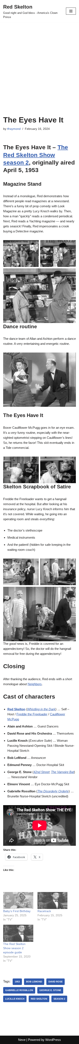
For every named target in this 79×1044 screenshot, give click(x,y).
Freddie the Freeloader (31, 714)
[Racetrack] (52, 900)
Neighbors (35, 684)
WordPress (53, 1039)
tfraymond (14, 128)
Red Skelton (16, 709)
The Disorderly (47, 791)
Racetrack (44, 911)
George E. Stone (50, 990)
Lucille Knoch (14, 999)
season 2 (59, 999)
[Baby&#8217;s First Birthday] (18, 900)
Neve (21, 1039)
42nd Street (41, 772)
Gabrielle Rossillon (19, 990)
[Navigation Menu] (71, 11)
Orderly (63, 791)
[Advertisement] (39, 74)
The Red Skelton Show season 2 (35, 155)
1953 (17, 981)
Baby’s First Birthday (17, 911)
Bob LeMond (34, 981)
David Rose (55, 981)
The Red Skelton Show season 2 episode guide (14, 948)
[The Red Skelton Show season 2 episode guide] (18, 933)
